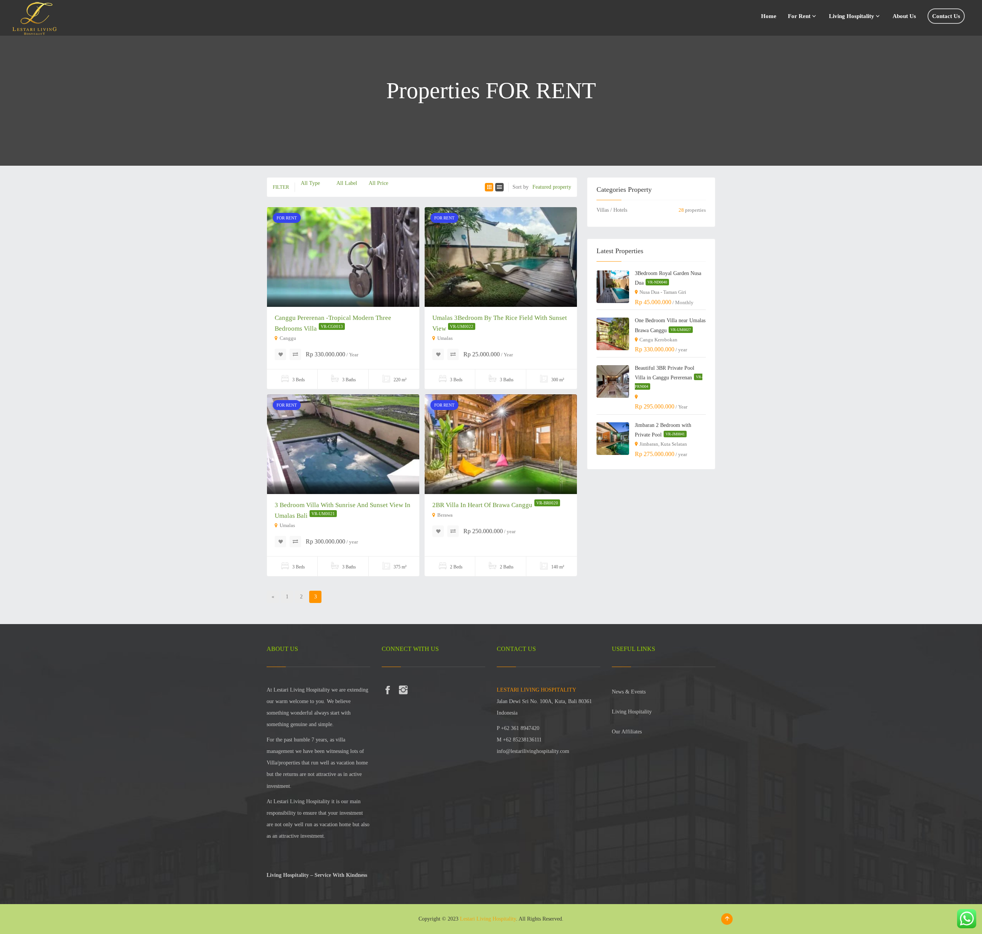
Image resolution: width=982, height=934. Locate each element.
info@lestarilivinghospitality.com (533, 751)
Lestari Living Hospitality (488, 919)
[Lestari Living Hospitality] (35, 16)
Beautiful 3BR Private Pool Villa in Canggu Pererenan (668, 377)
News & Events (629, 692)
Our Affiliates (627, 732)
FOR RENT (287, 218)
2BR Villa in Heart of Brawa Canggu (495, 505)
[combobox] (310, 183)
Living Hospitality (632, 712)
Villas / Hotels (611, 210)
